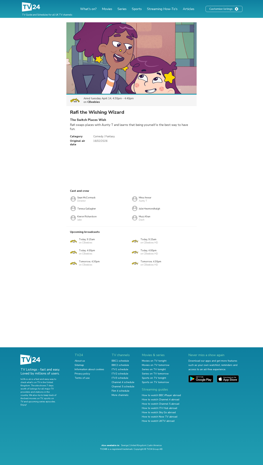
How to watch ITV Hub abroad (159, 408)
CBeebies (93, 102)
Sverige (124, 445)
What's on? (88, 9)
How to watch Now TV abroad (159, 416)
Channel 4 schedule (123, 382)
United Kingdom (138, 445)
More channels (120, 395)
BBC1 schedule (120, 360)
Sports (137, 9)
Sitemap (79, 365)
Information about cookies (89, 369)
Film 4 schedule (120, 390)
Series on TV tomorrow (155, 373)
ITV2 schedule (120, 373)
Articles (188, 9)
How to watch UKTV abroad (158, 421)
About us (80, 360)
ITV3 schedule (120, 378)
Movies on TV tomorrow (155, 365)
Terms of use (82, 378)
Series (122, 9)
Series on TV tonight (154, 369)
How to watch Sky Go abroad (159, 412)
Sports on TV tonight (154, 378)
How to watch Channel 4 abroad (160, 399)
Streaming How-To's (162, 9)
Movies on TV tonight (154, 360)
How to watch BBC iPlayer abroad (161, 395)
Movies (107, 9)
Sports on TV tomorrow (155, 382)
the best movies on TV (32, 398)
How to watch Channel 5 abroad (160, 404)
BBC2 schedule (120, 365)
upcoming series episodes (41, 401)
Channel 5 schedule (123, 386)
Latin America (155, 445)
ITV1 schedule (120, 369)
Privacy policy (82, 373)
